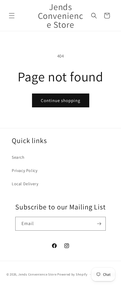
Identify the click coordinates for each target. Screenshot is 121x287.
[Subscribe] (99, 224)
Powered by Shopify (72, 274)
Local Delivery (25, 183)
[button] (11, 15)
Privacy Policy (24, 170)
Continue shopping (60, 100)
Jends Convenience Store (37, 274)
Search (18, 157)
